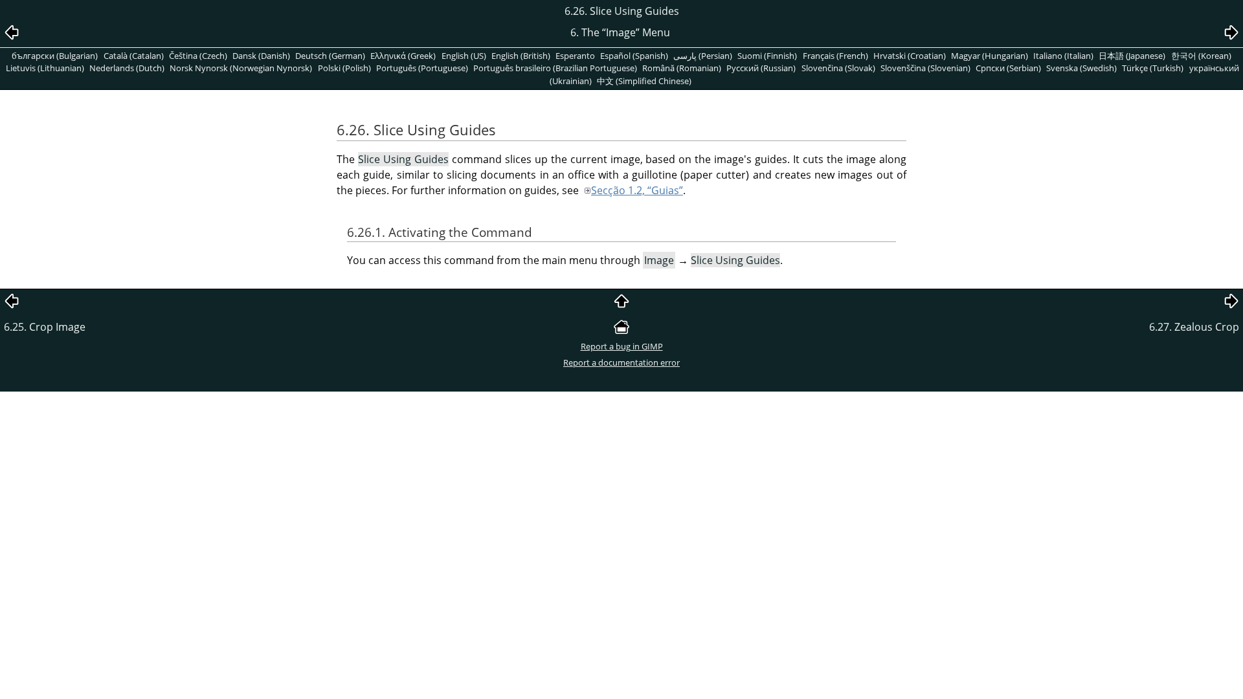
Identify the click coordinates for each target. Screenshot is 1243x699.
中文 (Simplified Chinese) (644, 81)
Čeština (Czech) (198, 55)
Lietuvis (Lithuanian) (45, 68)
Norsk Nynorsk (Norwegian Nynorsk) (241, 68)
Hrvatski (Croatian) (909, 55)
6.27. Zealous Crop (1194, 327)
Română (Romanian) (681, 68)
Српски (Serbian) (1008, 68)
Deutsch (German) (330, 55)
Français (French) (835, 55)
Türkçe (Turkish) (1152, 68)
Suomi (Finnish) (767, 55)
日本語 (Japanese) (1132, 55)
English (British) (520, 55)
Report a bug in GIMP (622, 346)
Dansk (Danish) (261, 55)
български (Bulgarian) (55, 55)
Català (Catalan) (134, 55)
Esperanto (575, 55)
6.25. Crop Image (44, 327)
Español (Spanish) (634, 55)
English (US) (464, 55)
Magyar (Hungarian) (989, 55)
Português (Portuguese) (422, 68)
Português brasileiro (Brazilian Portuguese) (555, 68)
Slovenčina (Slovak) (838, 68)
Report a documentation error (621, 362)
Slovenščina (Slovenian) (925, 68)
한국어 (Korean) (1201, 55)
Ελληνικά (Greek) (403, 55)
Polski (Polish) (344, 68)
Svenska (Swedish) (1081, 68)
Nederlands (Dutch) (126, 68)
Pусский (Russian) (761, 68)
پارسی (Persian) (702, 55)
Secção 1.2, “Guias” (637, 190)
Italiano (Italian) (1063, 55)
